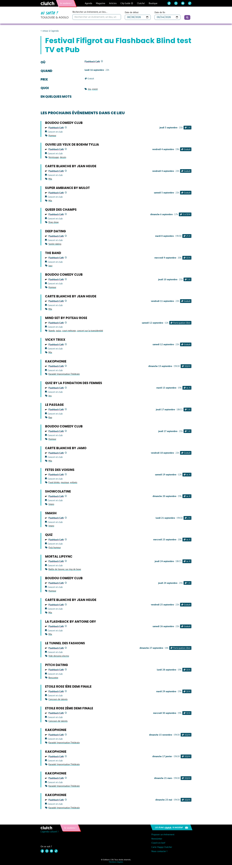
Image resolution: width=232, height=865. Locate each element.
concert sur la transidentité (90, 330)
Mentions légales (116, 862)
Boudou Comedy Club (64, 123)
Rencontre (53, 677)
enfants (73, 482)
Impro (51, 504)
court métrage (69, 330)
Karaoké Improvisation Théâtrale (64, 373)
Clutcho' (141, 3)
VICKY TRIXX (55, 339)
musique (65, 482)
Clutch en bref (158, 842)
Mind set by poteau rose (66, 318)
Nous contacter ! (159, 851)
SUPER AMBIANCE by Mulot (67, 188)
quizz (58, 330)
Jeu (89, 89)
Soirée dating (54, 243)
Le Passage (54, 405)
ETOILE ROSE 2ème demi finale (69, 708)
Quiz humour (54, 547)
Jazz (50, 265)
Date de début (131, 12)
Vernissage (53, 157)
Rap (50, 417)
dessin (63, 157)
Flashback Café (92, 61)
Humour (52, 135)
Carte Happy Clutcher (161, 847)
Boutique (153, 3)
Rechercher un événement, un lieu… (89, 12)
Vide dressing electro (58, 655)
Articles (113, 3)
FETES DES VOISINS (59, 470)
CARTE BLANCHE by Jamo (65, 448)
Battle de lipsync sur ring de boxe (64, 569)
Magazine (100, 3)
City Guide (125, 3)
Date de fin (160, 12)
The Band (53, 253)
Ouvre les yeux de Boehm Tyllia (72, 144)
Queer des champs (61, 209)
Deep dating (55, 231)
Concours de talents (58, 699)
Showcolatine (58, 491)
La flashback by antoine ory (70, 621)
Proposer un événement (162, 834)
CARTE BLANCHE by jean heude (70, 166)
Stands (51, 330)
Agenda (88, 3)
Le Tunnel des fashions (65, 643)
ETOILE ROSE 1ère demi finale (68, 686)
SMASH (51, 513)
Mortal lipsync (58, 556)
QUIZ (49, 535)
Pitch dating (56, 665)
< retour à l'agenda (50, 30)
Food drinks (54, 482)
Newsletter (156, 838)
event (95, 89)
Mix (50, 178)
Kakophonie (55, 361)
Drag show (53, 222)
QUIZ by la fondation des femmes (73, 383)
